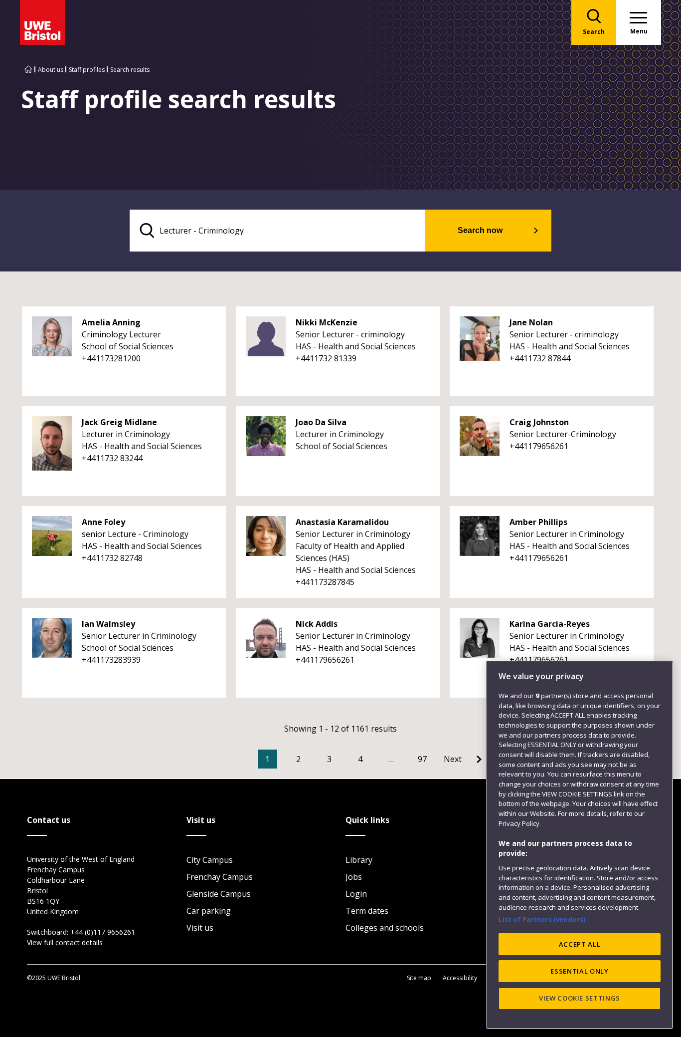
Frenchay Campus (219, 876)
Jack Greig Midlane (119, 422)
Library (358, 859)
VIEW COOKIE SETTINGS (579, 998)
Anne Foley (103, 522)
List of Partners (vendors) (542, 919)
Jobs (353, 876)
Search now (480, 230)
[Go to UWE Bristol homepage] (28, 69)
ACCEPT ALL (580, 944)
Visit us (199, 927)
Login (356, 893)
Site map (419, 978)
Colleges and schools (384, 927)
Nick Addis (317, 623)
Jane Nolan (531, 322)
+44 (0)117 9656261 (102, 932)
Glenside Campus (218, 893)
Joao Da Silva (321, 422)
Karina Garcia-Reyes (550, 623)
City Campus (209, 859)
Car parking (208, 910)
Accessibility (460, 978)
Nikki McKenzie (326, 322)
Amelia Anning (111, 322)
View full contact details (65, 942)
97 (422, 759)
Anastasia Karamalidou (342, 522)
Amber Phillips (538, 522)
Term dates (366, 910)
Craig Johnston (539, 422)
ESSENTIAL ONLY (579, 971)
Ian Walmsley (108, 623)
